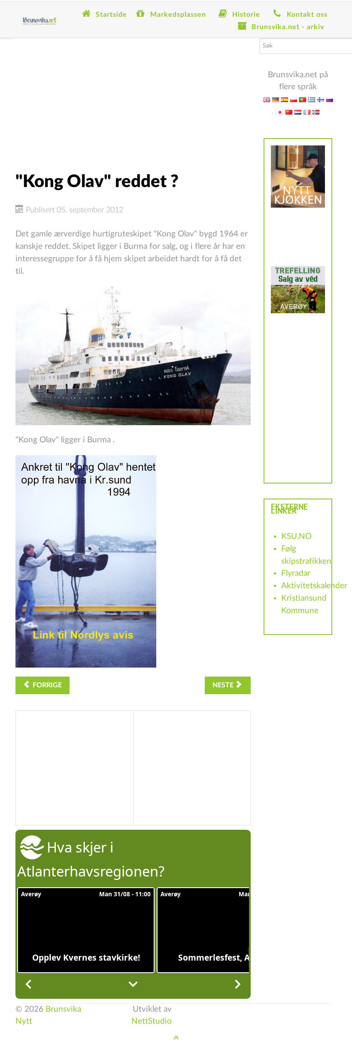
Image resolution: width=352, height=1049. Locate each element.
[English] (266, 99)
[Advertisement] (133, 98)
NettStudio (151, 1021)
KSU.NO (296, 536)
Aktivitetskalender (314, 586)
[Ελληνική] (311, 99)
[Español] (284, 99)
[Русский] (329, 99)
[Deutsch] (275, 99)
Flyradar (295, 573)
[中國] (288, 112)
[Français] (306, 112)
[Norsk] (316, 112)
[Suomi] (320, 99)
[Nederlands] (297, 112)
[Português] (302, 99)
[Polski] (293, 99)
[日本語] (279, 112)
